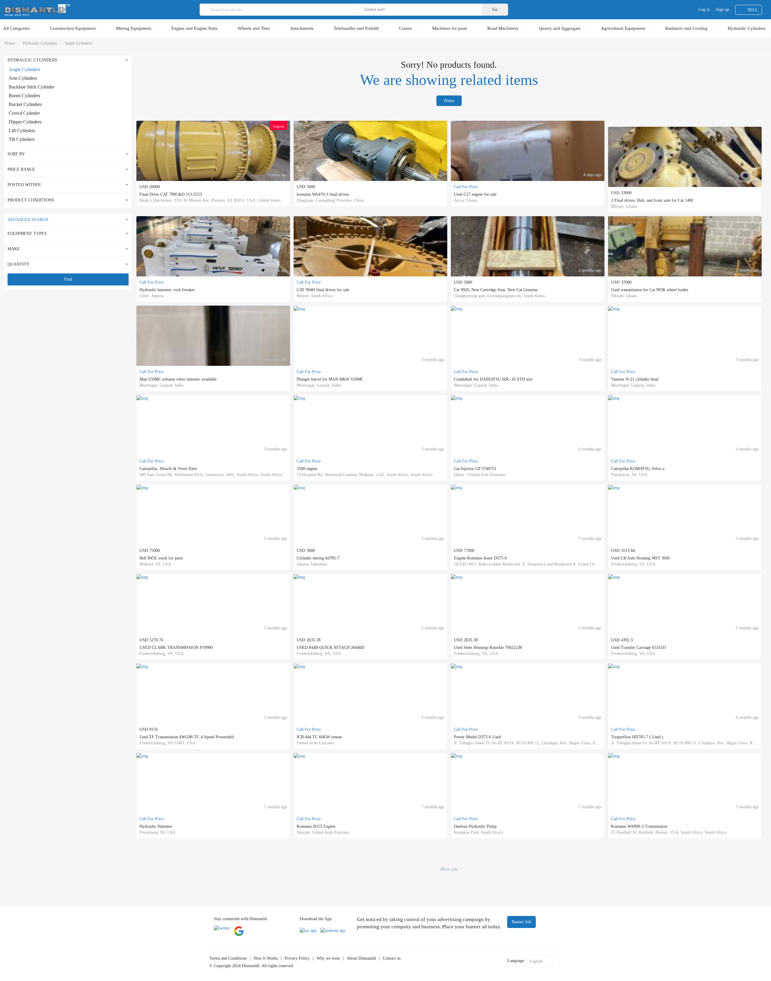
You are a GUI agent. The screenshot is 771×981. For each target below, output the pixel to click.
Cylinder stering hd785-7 (318, 558)
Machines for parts (449, 28)
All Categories (16, 28)
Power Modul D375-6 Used (477, 737)
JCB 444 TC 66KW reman (319, 737)
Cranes (405, 28)
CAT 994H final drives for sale (323, 290)
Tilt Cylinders (22, 139)
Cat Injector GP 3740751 (475, 468)
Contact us (392, 958)
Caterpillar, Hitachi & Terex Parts (168, 468)
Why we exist (328, 958)
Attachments (302, 28)
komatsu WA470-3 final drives (323, 194)
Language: (516, 960)
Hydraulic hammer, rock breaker (167, 290)
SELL (753, 10)
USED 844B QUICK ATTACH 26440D (330, 647)
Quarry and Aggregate (560, 28)
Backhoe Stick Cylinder (31, 86)
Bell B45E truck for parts (161, 558)
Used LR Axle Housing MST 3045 (640, 558)
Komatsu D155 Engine (316, 826)
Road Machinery (503, 28)
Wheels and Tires (254, 28)
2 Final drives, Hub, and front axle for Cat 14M (652, 200)
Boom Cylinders (24, 95)
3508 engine (307, 468)
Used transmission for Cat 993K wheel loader (649, 290)
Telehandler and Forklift (356, 28)
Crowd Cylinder (24, 113)
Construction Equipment (73, 28)
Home (10, 43)
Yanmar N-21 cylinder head (634, 379)
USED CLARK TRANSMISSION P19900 (176, 647)
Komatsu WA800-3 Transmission (639, 826)
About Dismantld (361, 958)
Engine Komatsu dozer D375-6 (480, 558)
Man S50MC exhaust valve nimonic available (178, 379)
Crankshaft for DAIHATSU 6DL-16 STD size (493, 379)
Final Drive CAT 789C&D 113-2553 (170, 194)
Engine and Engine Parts (194, 28)
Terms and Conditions (228, 958)
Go (495, 9)
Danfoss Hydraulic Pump (475, 826)
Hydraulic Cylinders (747, 28)
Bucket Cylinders (25, 104)
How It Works (266, 958)
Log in (704, 9)
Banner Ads (521, 922)
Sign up (722, 9)
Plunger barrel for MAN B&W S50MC (330, 379)
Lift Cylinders (22, 130)
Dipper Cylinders (25, 121)
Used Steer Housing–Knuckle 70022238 (488, 647)
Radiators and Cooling (686, 28)
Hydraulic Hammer (155, 826)
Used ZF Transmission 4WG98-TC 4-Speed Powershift (186, 737)
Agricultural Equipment (623, 28)
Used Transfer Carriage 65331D (638, 647)
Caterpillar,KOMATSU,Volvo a (637, 468)
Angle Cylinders (78, 43)
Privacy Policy (297, 958)
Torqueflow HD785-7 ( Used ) (637, 737)
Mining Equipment (133, 28)
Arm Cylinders (23, 78)
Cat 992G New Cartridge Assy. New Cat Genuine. (496, 290)
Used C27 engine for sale (475, 194)
